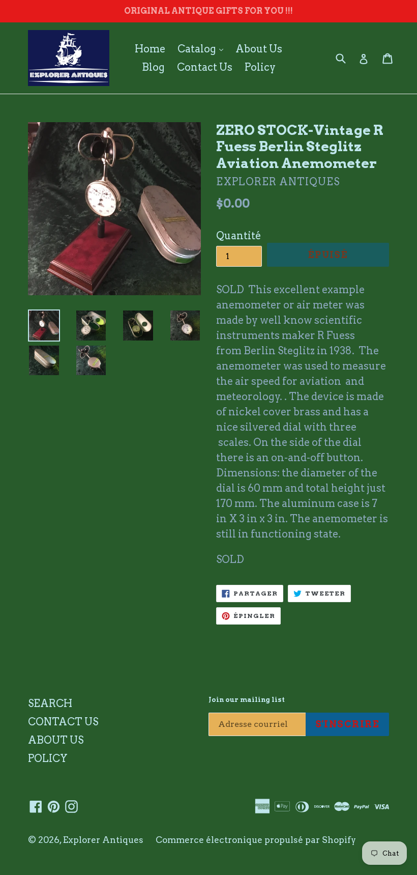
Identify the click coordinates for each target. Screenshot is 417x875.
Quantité (238, 236)
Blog (153, 67)
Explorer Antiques (103, 840)
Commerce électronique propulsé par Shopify (256, 840)
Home (150, 49)
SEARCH (50, 703)
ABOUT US (55, 740)
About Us (258, 49)
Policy (260, 67)
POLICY (48, 758)
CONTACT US (63, 722)
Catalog (202, 48)
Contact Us (204, 67)
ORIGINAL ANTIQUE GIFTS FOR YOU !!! (208, 11)
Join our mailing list (246, 699)
